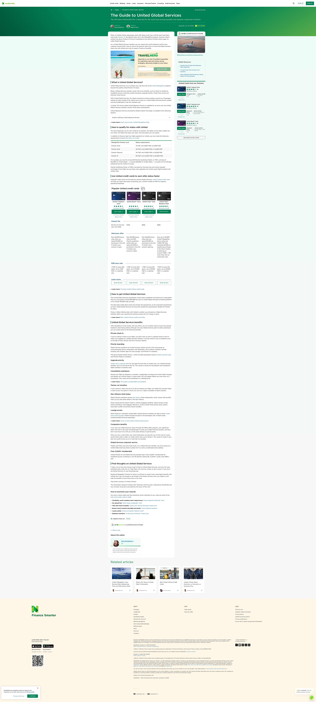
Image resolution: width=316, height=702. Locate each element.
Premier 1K (121, 37)
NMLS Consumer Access (140, 646)
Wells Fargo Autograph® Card (132, 503)
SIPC (138, 664)
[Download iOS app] (37, 646)
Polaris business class (164, 355)
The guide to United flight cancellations (133, 381)
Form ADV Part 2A (198, 664)
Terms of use (239, 609)
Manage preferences (18, 696)
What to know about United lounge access (134, 421)
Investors (136, 633)
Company (136, 609)
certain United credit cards (161, 179)
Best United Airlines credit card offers (132, 317)
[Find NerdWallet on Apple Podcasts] (246, 645)
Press (135, 628)
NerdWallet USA (141, 694)
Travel (117, 9)
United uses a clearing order (120, 363)
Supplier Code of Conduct (243, 612)
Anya (127, 541)
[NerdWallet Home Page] (8, 3)
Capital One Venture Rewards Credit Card (143, 505)
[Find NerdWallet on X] (236, 645)
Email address (141, 66)
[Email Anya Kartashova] (122, 544)
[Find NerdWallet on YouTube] (239, 645)
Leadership (137, 612)
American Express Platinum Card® (133, 511)
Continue (33, 696)
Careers (136, 614)
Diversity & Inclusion (140, 619)
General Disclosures (147, 666)
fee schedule (155, 666)
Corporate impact (139, 616)
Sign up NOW (162, 69)
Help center (187, 609)
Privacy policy (239, 614)
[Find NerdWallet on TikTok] (249, 645)
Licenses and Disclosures (152, 646)
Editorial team (138, 626)
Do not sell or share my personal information (248, 621)
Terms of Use (154, 74)
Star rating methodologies (141, 623)
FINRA (135, 664)
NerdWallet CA (154, 694)
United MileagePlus (158, 86)
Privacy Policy (149, 75)
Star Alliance (136, 397)
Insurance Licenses (191, 651)
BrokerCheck (168, 666)
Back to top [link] (116, 530)
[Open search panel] (293, 3)
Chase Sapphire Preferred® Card (153, 500)
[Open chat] (311, 697)
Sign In (300, 3)
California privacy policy (242, 616)
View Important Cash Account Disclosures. (216, 668)
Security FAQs (188, 612)
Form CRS (190, 664)
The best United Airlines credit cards (132, 289)
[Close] (313, 688)
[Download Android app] (48, 646)
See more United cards (191, 137)
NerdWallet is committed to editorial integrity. (191, 55)
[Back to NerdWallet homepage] (112, 10)
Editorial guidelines (139, 621)
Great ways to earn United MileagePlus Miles (134, 122)
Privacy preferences (241, 619)
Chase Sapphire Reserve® (149, 508)
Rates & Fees (181, 99)
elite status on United (132, 138)
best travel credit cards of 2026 (121, 497)
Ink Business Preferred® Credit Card (137, 513)
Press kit (136, 631)
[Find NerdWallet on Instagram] (243, 645)
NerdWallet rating (118, 208)
